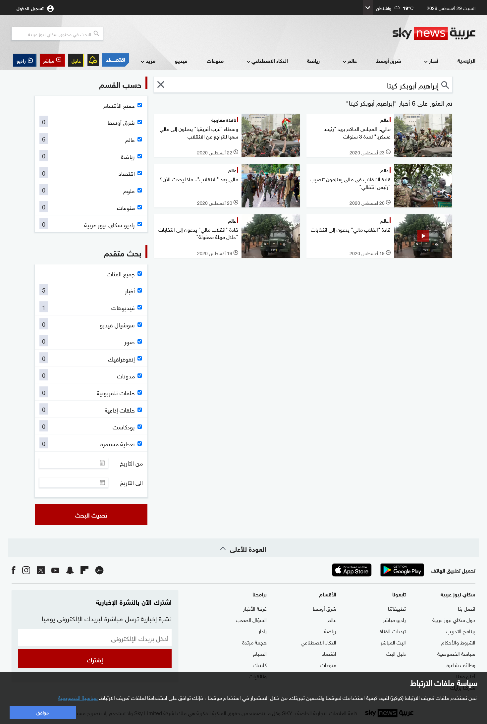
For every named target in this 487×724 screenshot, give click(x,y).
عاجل (76, 60)
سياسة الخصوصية (456, 653)
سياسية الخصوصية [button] (78, 697)
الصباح (260, 653)
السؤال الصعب (251, 619)
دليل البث (396, 653)
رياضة (313, 60)
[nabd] (99, 570)
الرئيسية (466, 60)
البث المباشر (393, 642)
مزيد (150, 60)
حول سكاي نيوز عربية (453, 619)
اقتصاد (329, 653)
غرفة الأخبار (255, 608)
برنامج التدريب (460, 631)
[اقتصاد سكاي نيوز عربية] (115, 60)
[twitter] (41, 570)
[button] (52, 60)
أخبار (433, 60)
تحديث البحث (91, 514)
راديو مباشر (394, 619)
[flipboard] (84, 570)
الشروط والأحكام (458, 642)
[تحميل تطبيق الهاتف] (377, 570)
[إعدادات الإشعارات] (93, 60)
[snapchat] (70, 570)
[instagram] (26, 570)
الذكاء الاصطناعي (269, 60)
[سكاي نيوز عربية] (434, 33)
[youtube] (55, 570)
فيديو (181, 60)
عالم (352, 60)
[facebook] (14, 570)
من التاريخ (131, 463)
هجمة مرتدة (254, 642)
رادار (262, 631)
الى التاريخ (131, 482)
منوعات (215, 60)
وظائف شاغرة (461, 664)
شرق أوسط (388, 60)
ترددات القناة (393, 631)
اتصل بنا (466, 608)
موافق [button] (42, 712)
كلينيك (260, 664)
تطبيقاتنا (397, 608)
